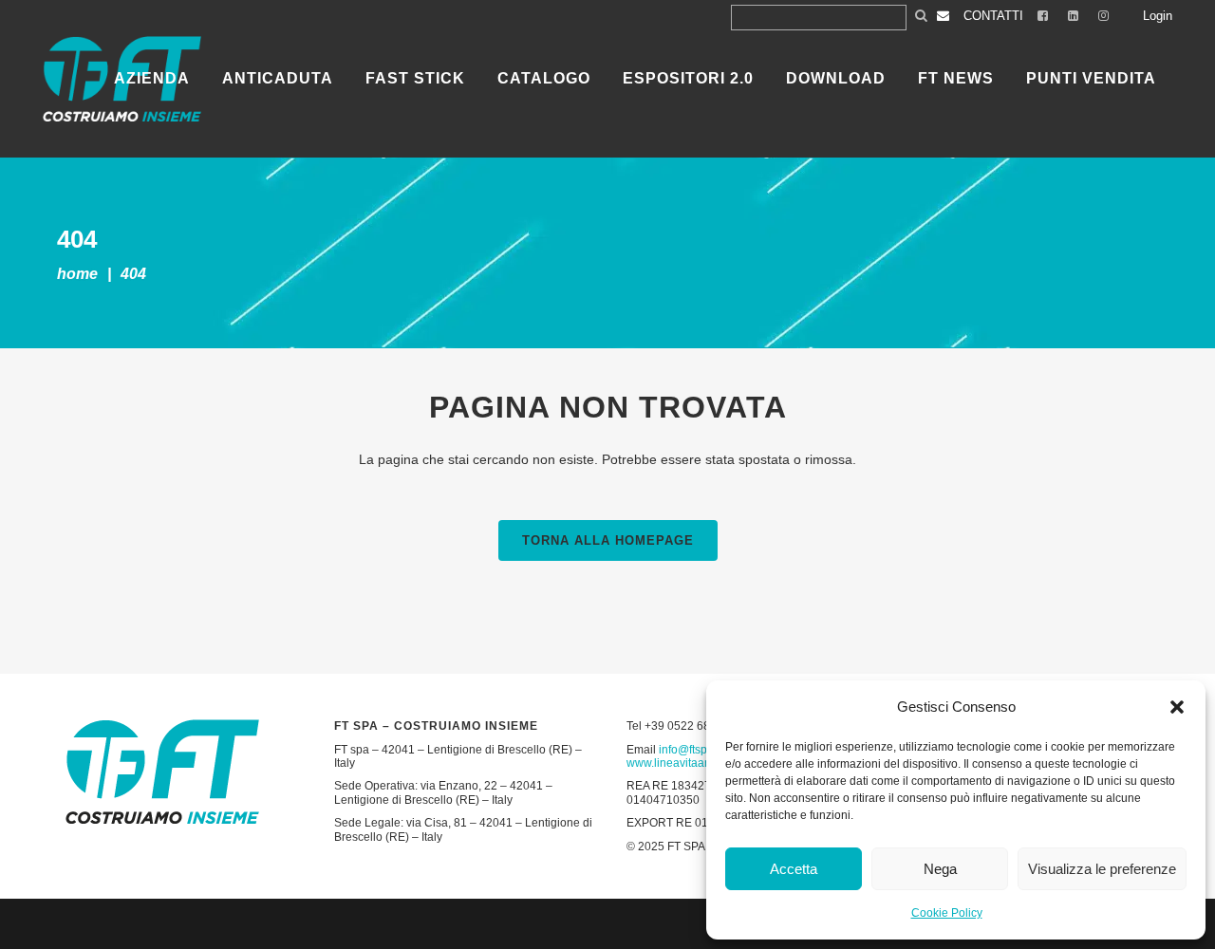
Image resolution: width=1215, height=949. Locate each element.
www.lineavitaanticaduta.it (693, 763)
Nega (940, 869)
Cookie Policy (946, 913)
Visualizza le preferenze (1102, 869)
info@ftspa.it (690, 749)
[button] (1177, 707)
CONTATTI (993, 16)
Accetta (793, 869)
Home (77, 274)
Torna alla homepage (608, 540)
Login (1157, 16)
